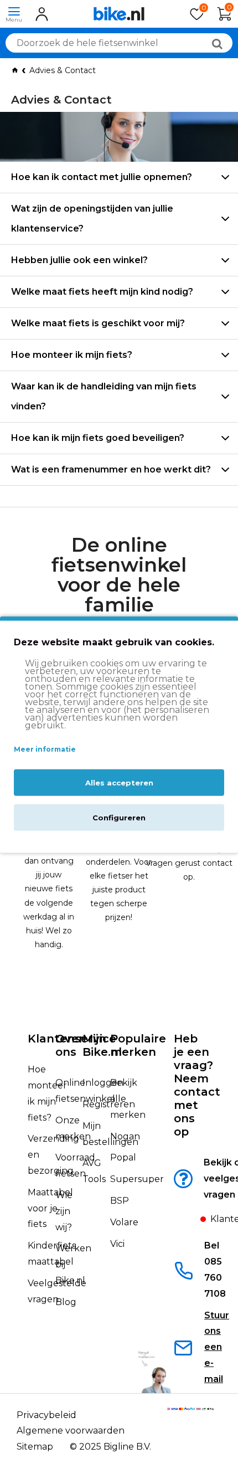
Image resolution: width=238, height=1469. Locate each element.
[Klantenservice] (192, 1222)
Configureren (119, 817)
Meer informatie (45, 749)
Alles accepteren (119, 782)
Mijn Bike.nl (102, 1045)
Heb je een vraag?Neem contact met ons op (197, 1085)
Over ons (69, 1045)
